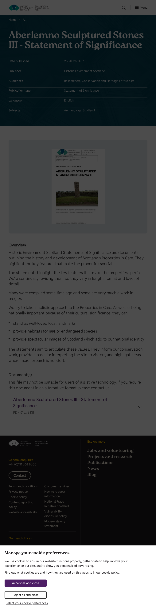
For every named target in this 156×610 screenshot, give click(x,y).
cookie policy (110, 573)
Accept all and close (25, 583)
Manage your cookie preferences (37, 553)
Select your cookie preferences (27, 603)
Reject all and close (26, 595)
